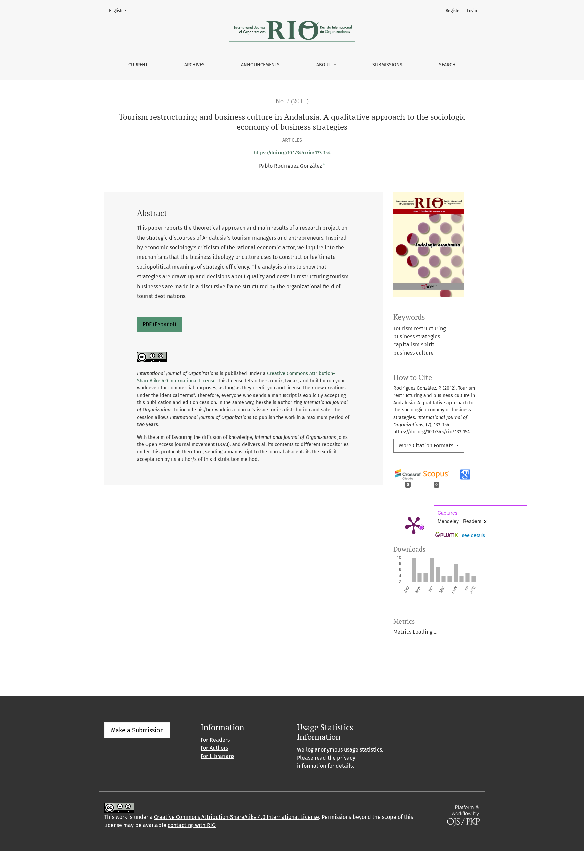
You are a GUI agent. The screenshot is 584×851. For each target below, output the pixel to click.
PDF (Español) (159, 324)
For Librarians (217, 756)
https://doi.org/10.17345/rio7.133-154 (292, 153)
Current (138, 65)
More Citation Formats (427, 445)
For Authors (214, 748)
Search (447, 65)
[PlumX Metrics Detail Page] (413, 525)
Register (453, 10)
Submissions (387, 65)
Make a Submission (137, 730)
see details (473, 535)
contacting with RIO (192, 825)
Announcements (260, 65)
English (120, 10)
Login (472, 10)
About (324, 65)
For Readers (215, 740)
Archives (194, 65)
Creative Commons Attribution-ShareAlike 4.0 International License (236, 817)
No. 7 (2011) (292, 101)
